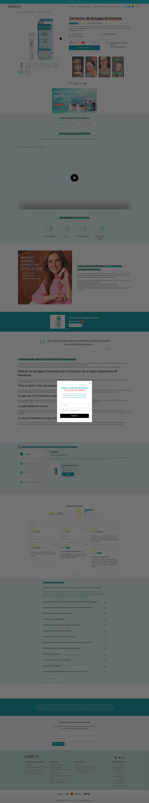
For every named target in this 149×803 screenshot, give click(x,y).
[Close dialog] (89, 383)
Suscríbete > (74, 416)
